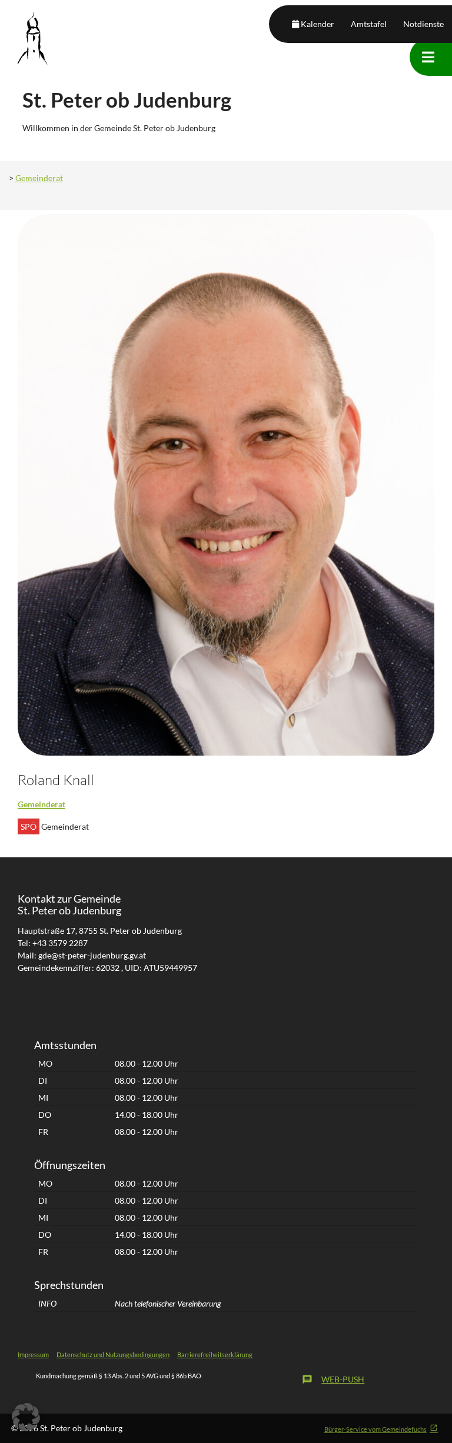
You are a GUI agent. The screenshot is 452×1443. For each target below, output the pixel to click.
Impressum (33, 1354)
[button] (26, 1417)
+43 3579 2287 (60, 943)
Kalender (317, 24)
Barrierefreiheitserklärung (214, 1354)
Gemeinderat (39, 178)
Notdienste (423, 24)
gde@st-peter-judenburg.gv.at (92, 955)
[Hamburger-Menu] (428, 57)
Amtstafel (369, 24)
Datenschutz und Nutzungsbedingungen (113, 1354)
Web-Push (333, 1379)
